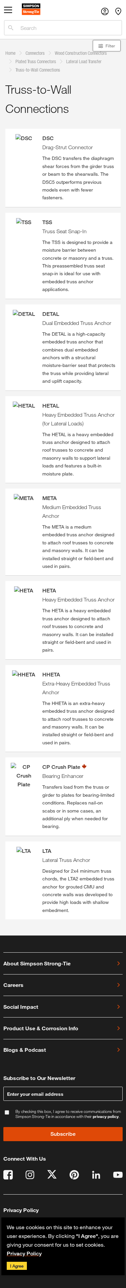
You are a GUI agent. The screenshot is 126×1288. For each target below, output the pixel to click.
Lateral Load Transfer (83, 61)
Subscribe (63, 1134)
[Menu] (8, 11)
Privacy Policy (24, 1253)
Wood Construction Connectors (81, 53)
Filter (110, 45)
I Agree (17, 1266)
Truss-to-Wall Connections (37, 70)
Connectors (35, 53)
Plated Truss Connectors (35, 61)
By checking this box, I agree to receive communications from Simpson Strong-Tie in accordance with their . (68, 1114)
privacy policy (106, 1116)
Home (10, 53)
